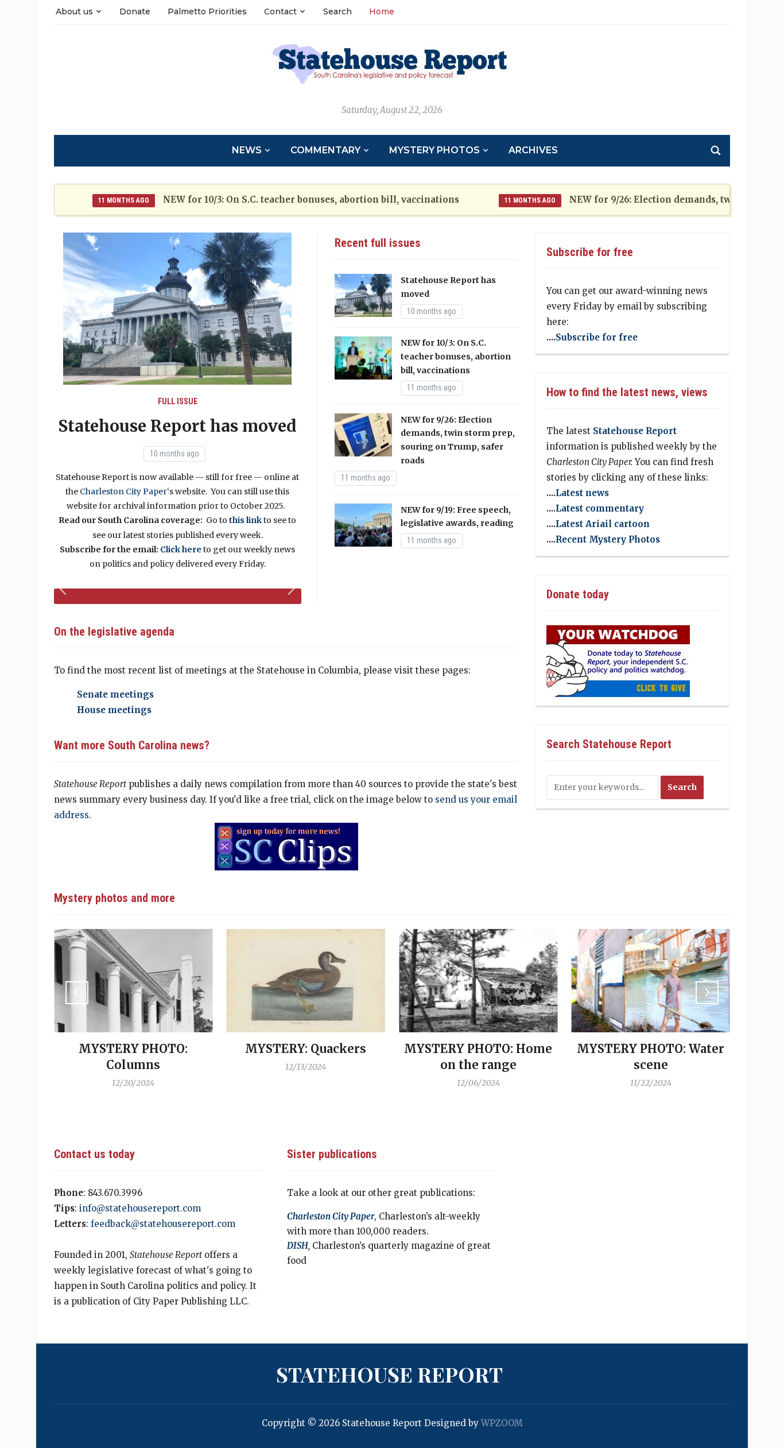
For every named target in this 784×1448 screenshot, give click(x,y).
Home (381, 11)
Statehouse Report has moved (177, 426)
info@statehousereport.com (140, 1208)
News (247, 150)
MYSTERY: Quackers (305, 1049)
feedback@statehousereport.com (163, 1223)
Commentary (325, 150)
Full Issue (177, 401)
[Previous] (76, 992)
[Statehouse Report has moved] (177, 308)
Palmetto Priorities (207, 11)
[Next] (707, 992)
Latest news (582, 492)
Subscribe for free (597, 337)
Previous (64, 594)
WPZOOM (502, 1423)
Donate (134, 11)
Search (337, 11)
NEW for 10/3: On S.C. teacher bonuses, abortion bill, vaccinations (284, 199)
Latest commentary (600, 508)
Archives (533, 150)
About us (74, 11)
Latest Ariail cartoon (603, 523)
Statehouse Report (635, 430)
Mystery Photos (434, 150)
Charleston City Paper (123, 491)
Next (292, 594)
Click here (180, 549)
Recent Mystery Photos (608, 539)
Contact (280, 11)
